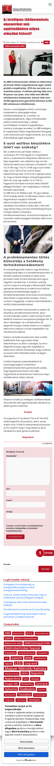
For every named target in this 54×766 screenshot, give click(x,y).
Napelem (37, 673)
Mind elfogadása (26, 754)
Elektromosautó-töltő (15, 46)
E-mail (9, 500)
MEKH (24, 673)
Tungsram (9, 700)
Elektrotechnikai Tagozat (22, 648)
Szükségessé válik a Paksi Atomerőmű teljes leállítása (25, 603)
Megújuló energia (11, 674)
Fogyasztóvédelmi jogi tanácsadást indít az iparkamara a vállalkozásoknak (25, 615)
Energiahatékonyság (26, 653)
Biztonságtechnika (42, 634)
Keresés (7, 564)
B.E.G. (29, 633)
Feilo (7, 658)
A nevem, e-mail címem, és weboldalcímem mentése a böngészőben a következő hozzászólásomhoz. (24, 528)
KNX (28, 658)
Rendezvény (27, 684)
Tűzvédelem (34, 699)
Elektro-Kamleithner (26, 638)
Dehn (8, 638)
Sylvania (11, 689)
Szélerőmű (41, 690)
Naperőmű (12, 678)
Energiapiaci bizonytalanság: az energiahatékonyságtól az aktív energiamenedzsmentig (19, 587)
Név (8, 489)
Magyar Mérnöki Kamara (25, 668)
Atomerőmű (18, 633)
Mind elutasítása (26, 748)
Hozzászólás (11, 456)
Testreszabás (26, 741)
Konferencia (40, 658)
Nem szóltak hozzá (31, 42)
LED (18, 663)
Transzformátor (40, 695)
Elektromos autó (13, 643)
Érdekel (28, 412)
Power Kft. (11, 684)
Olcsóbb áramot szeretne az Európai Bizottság (27, 609)
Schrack (42, 684)
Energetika (10, 652)
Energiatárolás (43, 653)
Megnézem (28, 437)
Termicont (10, 694)
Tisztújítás (24, 694)
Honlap (9, 512)
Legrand (31, 663)
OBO (25, 679)
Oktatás (35, 678)
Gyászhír (17, 658)
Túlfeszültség (21, 700)
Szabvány (27, 689)
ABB (46, 42)
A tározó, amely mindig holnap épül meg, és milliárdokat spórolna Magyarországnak (25, 596)
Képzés (8, 663)
